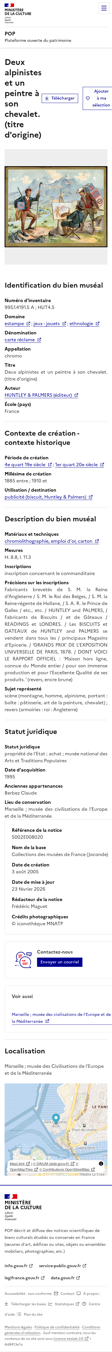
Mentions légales (18, 1327)
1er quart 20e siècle (76, 464)
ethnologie (81, 323)
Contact (67, 1293)
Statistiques (64, 1304)
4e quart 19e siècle (25, 464)
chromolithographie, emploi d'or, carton (48, 541)
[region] (56, 1129)
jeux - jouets (47, 323)
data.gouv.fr (63, 1278)
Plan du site (33, 1314)
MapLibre (17, 1163)
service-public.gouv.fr (60, 1266)
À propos (91, 1293)
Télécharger (63, 98)
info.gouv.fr (16, 1266)
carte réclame (20, 339)
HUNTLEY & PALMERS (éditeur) (38, 395)
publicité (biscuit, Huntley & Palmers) (45, 496)
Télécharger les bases (28, 1304)
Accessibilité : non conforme (28, 1293)
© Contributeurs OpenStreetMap (64, 1169)
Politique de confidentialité (57, 1327)
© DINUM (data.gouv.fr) (51, 1163)
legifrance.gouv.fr (22, 1278)
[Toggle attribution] (101, 1163)
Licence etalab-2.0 (68, 1338)
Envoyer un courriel (59, 962)
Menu (104, 8)
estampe (14, 323)
